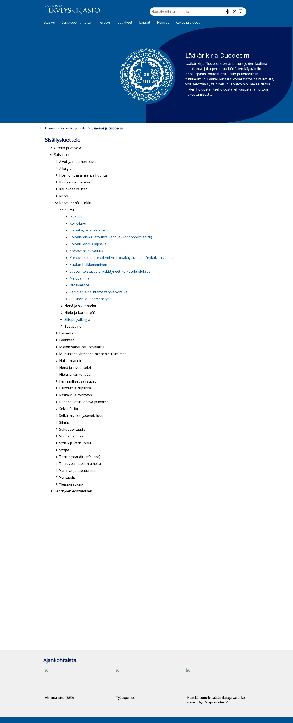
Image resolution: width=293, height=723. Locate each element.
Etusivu (49, 22)
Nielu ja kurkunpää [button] (80, 312)
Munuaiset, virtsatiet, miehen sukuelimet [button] (92, 353)
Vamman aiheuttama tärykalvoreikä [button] (98, 292)
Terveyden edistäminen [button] (73, 491)
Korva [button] (64, 196)
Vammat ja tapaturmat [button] (77, 470)
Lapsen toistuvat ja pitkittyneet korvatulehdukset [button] (109, 271)
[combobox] (198, 11)
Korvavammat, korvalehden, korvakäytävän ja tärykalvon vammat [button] (122, 257)
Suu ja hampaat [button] (72, 436)
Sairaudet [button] (61, 154)
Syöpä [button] (64, 450)
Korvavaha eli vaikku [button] (86, 250)
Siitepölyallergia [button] (77, 319)
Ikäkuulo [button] (76, 216)
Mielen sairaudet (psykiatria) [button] (82, 347)
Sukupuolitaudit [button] (72, 429)
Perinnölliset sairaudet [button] (77, 381)
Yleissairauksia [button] (71, 484)
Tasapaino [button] (73, 326)
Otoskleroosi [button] (79, 285)
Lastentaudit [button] (69, 333)
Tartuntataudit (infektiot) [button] (79, 456)
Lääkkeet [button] (66, 340)
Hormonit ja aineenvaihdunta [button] (83, 175)
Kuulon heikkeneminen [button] (88, 264)
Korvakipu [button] (77, 223)
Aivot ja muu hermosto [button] (78, 161)
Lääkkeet (125, 22)
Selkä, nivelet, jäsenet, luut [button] (81, 415)
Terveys (104, 22)
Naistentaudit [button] (70, 360)
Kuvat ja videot (188, 22)
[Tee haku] (240, 11)
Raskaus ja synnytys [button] (75, 395)
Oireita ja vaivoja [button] (67, 147)
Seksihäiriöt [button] (68, 408)
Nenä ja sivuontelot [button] (80, 305)
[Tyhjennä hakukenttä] (235, 11)
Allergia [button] (65, 168)
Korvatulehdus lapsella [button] (87, 244)
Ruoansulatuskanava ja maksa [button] (84, 401)
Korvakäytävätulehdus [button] (87, 230)
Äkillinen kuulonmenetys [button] (89, 298)
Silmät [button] (64, 422)
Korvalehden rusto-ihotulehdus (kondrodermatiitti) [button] (110, 237)
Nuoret (163, 22)
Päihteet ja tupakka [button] (75, 388)
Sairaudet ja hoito (76, 22)
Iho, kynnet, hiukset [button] (75, 182)
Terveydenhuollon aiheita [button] (80, 463)
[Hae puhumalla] (228, 11)
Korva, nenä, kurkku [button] (75, 202)
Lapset (144, 22)
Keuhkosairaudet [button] (73, 189)
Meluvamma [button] (79, 278)
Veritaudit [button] (67, 477)
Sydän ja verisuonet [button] (75, 443)
